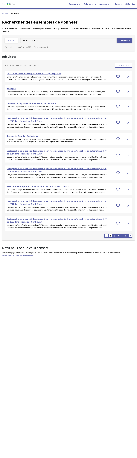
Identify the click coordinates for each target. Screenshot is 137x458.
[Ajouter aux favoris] (118, 76)
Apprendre (104, 4)
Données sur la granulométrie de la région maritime (31, 103)
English (131, 4)
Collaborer (89, 4)
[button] (68, 76)
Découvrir (73, 4)
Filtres (12, 40)
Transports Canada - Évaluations (22, 136)
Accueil (5, 13)
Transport (11, 88)
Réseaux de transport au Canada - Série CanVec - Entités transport (38, 186)
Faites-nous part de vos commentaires (17, 255)
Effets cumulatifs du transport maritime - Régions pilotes (34, 73)
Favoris (118, 4)
